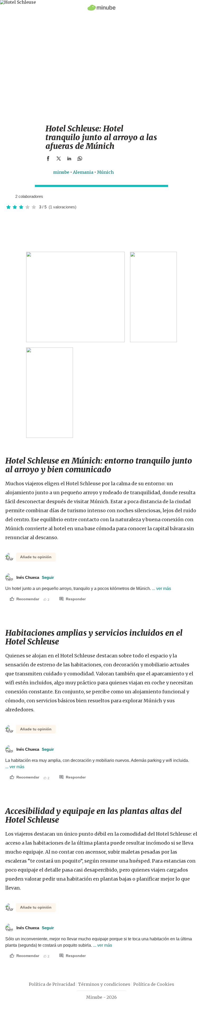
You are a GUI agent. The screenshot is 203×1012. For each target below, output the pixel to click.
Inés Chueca (35, 577)
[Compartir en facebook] (48, 158)
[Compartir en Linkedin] (69, 158)
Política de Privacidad (52, 984)
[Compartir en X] (58, 158)
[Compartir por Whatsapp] (79, 158)
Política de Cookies (153, 984)
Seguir (48, 577)
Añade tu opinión (36, 557)
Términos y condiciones (104, 984)
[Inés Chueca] (9, 196)
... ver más (161, 588)
